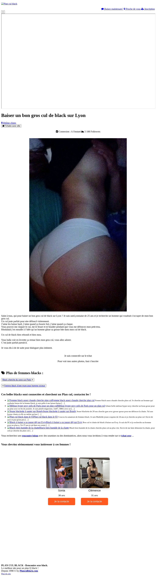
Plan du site (6, 574)
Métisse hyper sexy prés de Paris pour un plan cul (81, 406)
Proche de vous (133, 9)
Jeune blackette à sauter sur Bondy (59, 411)
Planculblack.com (29, 571)
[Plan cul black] (9, 3)
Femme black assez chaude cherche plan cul (73, 400)
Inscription (149, 9)
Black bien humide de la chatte (54, 427)
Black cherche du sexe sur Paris (16, 380)
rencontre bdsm (30, 435)
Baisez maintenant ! (113, 9)
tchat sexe (126, 435)
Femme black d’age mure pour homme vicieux (24, 386)
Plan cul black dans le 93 (46, 416)
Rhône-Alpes (9, 123)
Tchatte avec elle (12, 126)
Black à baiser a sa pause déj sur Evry (64, 422)
